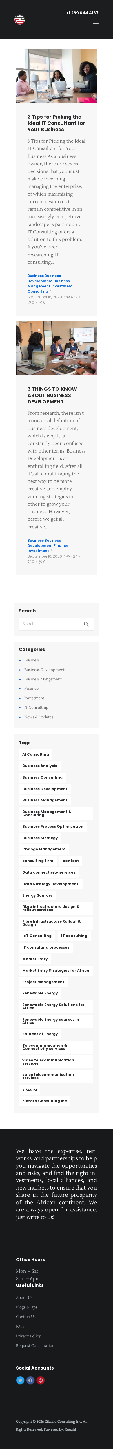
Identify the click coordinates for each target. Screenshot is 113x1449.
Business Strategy (40, 837)
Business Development (44, 278)
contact (71, 860)
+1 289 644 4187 (82, 13)
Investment (62, 286)
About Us (24, 1297)
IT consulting (74, 935)
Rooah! (70, 1429)
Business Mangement (49, 283)
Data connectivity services (48, 872)
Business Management (45, 800)
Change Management (44, 849)
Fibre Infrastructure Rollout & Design (51, 923)
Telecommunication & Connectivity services (44, 1047)
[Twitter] (20, 1380)
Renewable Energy (40, 993)
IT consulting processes (45, 947)
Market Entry (35, 958)
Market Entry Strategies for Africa (55, 970)
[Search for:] (56, 624)
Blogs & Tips (26, 1307)
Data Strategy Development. (50, 883)
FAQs (20, 1326)
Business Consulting (42, 777)
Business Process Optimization (52, 826)
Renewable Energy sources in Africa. (50, 1021)
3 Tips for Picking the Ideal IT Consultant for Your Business (56, 123)
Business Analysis (39, 765)
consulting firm (37, 860)
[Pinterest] (40, 1380)
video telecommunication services (48, 1062)
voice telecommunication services (48, 1076)
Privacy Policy (28, 1336)
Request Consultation (35, 1345)
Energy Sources (37, 895)
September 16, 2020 (45, 296)
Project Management (43, 981)
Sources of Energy (40, 1033)
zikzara (29, 1089)
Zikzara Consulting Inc (44, 1100)
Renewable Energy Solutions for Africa (53, 1006)
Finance (61, 545)
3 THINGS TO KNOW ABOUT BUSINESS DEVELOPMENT (52, 395)
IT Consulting (36, 707)
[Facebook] (30, 1380)
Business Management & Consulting (46, 813)
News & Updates (38, 717)
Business (36, 275)
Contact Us (26, 1317)
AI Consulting (35, 754)
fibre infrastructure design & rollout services (50, 908)
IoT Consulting (37, 935)
